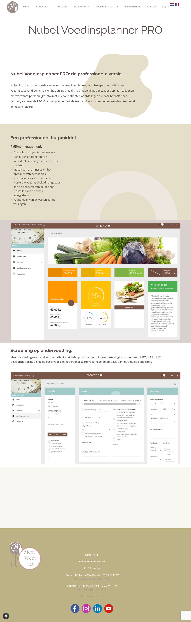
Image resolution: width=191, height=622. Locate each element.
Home (25, 6)
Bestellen (62, 6)
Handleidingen (132, 6)
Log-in (166, 6)
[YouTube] (108, 608)
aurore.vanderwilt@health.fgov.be (92, 579)
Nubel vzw (80, 6)
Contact (151, 6)
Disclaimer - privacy (92, 596)
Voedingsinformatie (107, 6)
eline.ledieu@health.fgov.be (92, 589)
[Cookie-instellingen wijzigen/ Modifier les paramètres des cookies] (6, 616)
